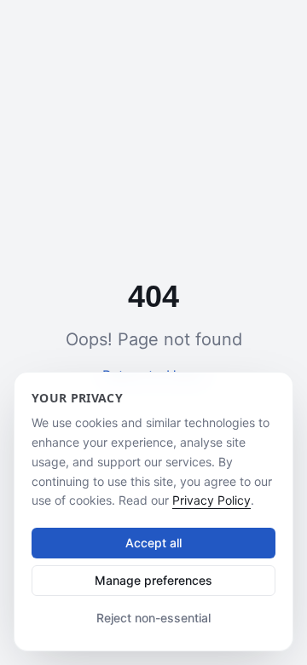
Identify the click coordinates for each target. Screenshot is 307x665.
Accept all (153, 542)
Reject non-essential (153, 617)
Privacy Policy (211, 500)
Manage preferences (153, 580)
